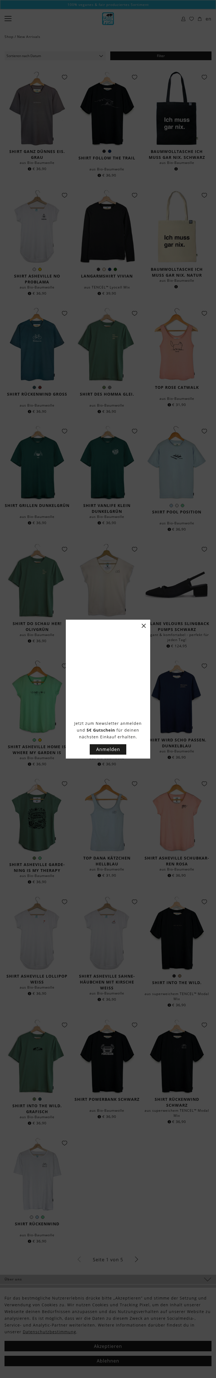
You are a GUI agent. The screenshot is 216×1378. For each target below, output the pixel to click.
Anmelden (108, 749)
